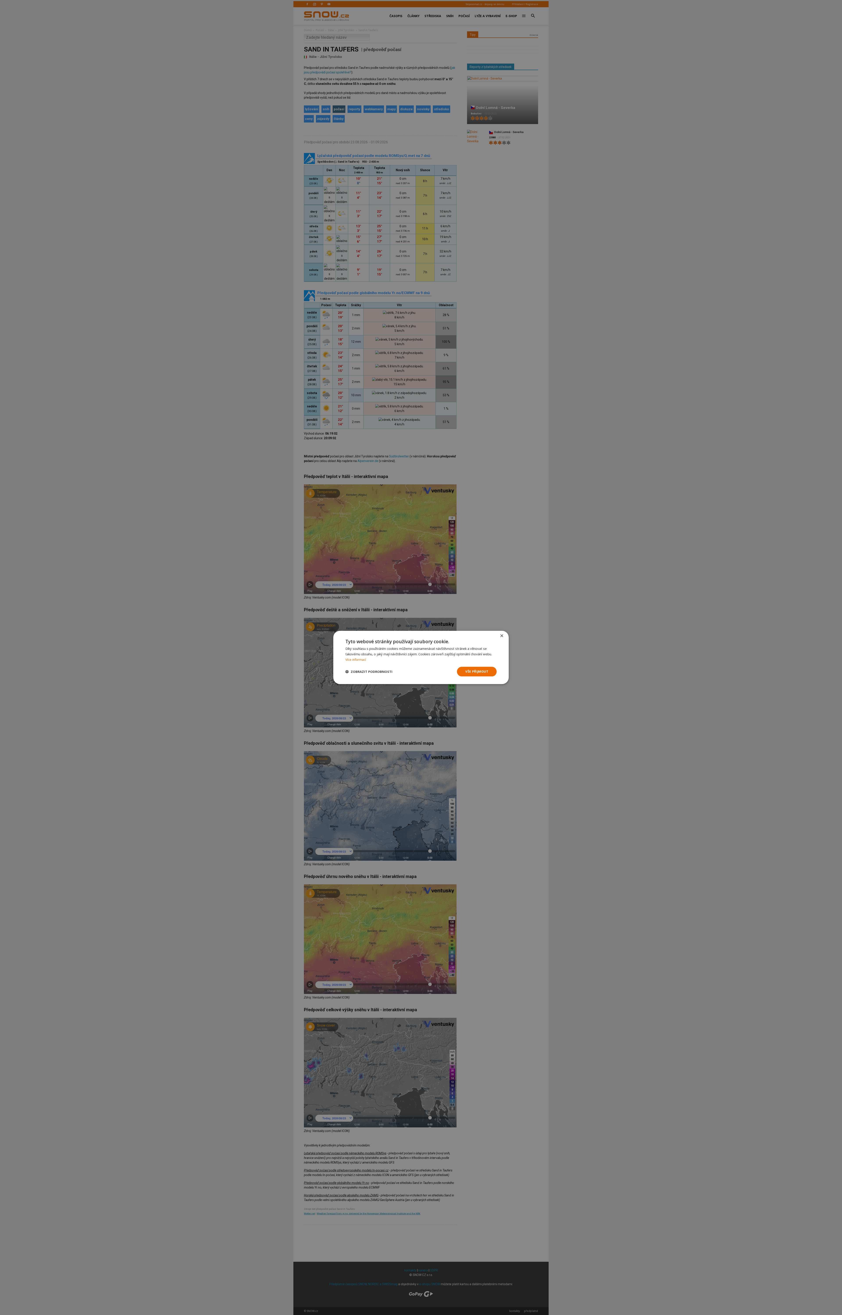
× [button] (501, 636)
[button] (368, 671)
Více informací (355, 659)
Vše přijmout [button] (476, 671)
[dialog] (421, 657)
